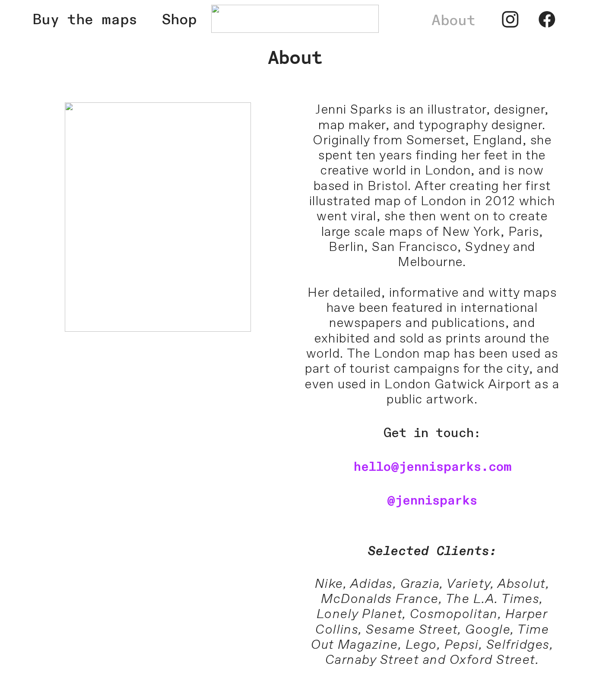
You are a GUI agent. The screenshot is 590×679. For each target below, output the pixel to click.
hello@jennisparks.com (432, 467)
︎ (510, 20)
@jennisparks (432, 500)
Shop (179, 19)
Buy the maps (97, 19)
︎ (547, 20)
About (453, 20)
